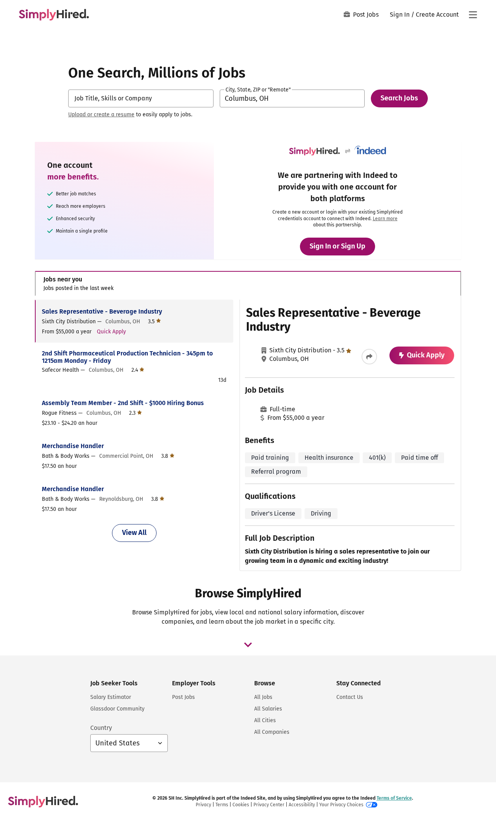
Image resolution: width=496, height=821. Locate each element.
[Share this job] (369, 356)
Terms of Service (394, 798)
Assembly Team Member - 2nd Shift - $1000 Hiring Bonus (123, 403)
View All (134, 532)
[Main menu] (472, 14)
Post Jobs (366, 14)
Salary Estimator (110, 697)
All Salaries (268, 708)
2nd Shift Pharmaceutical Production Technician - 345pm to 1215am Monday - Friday (127, 357)
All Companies (271, 732)
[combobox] (141, 98)
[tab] (248, 283)
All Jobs (263, 697)
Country (101, 727)
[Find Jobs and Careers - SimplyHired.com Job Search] (54, 15)
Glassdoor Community (117, 708)
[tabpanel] (248, 435)
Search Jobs (399, 98)
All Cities (265, 720)
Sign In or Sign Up (337, 246)
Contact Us (349, 697)
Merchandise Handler (73, 446)
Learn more (385, 218)
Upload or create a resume (101, 114)
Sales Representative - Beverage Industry (102, 311)
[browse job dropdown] (248, 644)
